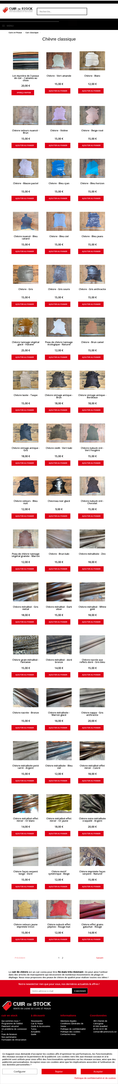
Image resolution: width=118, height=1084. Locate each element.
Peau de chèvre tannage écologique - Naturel (59, 343)
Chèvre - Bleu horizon (92, 183)
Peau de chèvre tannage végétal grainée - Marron (26, 555)
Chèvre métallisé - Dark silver (59, 608)
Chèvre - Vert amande (59, 75)
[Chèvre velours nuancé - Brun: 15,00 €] (26, 115)
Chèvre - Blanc (92, 75)
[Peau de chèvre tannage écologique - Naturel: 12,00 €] (59, 327)
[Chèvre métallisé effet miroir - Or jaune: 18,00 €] (59, 804)
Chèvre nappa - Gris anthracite (92, 714)
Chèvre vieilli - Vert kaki (59, 448)
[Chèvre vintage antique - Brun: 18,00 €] (59, 380)
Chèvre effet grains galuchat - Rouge (92, 925)
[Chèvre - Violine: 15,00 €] (59, 115)
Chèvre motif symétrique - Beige (59, 872)
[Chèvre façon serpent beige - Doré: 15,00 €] (26, 856)
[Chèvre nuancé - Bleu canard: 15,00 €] (26, 221)
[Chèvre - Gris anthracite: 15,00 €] (92, 274)
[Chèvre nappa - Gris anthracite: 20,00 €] (92, 698)
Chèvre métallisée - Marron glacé (59, 714)
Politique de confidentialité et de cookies (95, 1078)
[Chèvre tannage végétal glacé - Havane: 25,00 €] (26, 327)
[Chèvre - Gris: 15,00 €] (26, 274)
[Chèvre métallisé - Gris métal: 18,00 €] (26, 592)
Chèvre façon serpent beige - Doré (25, 872)
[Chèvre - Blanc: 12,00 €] (92, 61)
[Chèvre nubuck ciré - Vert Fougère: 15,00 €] (92, 433)
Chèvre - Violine (59, 130)
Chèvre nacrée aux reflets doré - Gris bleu (92, 661)
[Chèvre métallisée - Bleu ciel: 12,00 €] (59, 751)
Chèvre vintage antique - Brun (59, 396)
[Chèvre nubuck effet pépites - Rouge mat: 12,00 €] (59, 909)
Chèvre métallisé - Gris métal (25, 608)
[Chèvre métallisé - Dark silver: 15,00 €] (59, 592)
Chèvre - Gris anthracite (92, 289)
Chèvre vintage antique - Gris (26, 449)
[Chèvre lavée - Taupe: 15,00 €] (26, 380)
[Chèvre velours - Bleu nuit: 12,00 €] (26, 486)
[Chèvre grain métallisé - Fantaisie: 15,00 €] (26, 645)
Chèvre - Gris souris (59, 289)
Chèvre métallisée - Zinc (92, 553)
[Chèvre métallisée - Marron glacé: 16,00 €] (59, 698)
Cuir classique (31, 32)
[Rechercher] (83, 11)
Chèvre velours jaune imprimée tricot (26, 925)
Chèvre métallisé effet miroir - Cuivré (92, 766)
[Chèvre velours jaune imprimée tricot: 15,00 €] (26, 909)
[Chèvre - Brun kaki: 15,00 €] (59, 539)
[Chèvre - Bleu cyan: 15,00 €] (59, 168)
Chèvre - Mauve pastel (25, 183)
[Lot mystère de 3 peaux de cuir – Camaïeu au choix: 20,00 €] (26, 61)
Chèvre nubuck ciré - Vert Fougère (92, 449)
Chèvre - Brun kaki (59, 553)
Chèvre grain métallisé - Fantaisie (25, 661)
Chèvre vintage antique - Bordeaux (92, 396)
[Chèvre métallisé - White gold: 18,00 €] (92, 592)
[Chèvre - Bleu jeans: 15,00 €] (92, 221)
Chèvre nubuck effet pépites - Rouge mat (59, 925)
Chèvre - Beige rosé (92, 130)
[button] (72, 23)
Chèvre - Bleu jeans (92, 236)
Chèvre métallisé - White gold (92, 608)
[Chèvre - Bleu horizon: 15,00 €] (92, 168)
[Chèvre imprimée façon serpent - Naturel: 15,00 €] (92, 856)
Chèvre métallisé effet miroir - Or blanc (25, 819)
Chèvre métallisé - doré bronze (59, 661)
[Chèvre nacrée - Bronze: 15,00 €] (26, 698)
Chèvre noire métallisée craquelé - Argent (92, 819)
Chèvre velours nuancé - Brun (25, 131)
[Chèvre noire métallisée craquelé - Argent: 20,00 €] (92, 804)
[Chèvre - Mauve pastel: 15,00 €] (26, 168)
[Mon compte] (64, 23)
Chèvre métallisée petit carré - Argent (25, 766)
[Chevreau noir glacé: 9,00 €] (59, 486)
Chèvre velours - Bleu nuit (26, 502)
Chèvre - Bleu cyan (59, 183)
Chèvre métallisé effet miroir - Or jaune (59, 819)
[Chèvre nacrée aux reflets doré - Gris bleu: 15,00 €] (92, 645)
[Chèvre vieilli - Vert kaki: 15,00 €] (59, 433)
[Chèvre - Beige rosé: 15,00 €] (92, 115)
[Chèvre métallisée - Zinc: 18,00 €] (92, 539)
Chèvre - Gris (25, 289)
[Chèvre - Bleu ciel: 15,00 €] (59, 221)
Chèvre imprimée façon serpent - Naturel (92, 872)
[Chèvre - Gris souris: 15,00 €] (59, 274)
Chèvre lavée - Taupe (26, 395)
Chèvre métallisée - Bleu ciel (59, 766)
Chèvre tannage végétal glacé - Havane (25, 343)
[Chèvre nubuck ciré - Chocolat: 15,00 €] (92, 486)
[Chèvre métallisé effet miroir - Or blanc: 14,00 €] (26, 804)
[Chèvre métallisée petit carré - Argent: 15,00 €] (26, 751)
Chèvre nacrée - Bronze (26, 712)
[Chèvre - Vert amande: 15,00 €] (59, 61)
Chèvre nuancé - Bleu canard (26, 237)
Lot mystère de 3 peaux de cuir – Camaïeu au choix (25, 78)
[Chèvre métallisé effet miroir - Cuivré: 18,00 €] (92, 751)
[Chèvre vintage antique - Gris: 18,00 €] (26, 433)
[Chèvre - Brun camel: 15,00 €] (92, 327)
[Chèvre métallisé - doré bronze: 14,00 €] (59, 645)
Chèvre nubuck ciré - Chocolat (92, 502)
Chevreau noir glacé (59, 501)
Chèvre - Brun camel (92, 342)
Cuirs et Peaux (15, 32)
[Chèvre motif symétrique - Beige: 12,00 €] (59, 856)
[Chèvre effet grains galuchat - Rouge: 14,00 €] (92, 909)
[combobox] (56, 11)
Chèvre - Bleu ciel (59, 236)
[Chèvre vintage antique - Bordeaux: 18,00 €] (92, 380)
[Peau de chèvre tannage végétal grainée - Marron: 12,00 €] (26, 539)
